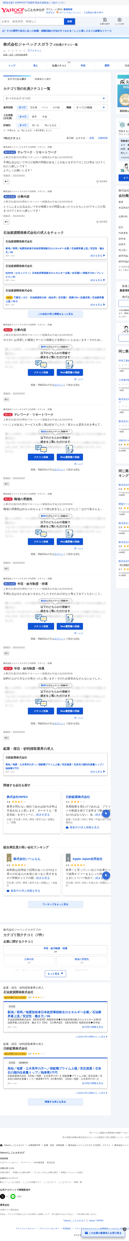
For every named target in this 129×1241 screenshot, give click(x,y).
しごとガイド (50, 1182)
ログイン (50, 12)
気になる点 (50, 125)
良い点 (35, 125)
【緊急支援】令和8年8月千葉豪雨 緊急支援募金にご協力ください (34, 2)
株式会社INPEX (17, 797)
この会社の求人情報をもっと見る (90, 1036)
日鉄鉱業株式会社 (78, 797)
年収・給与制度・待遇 (32, 583)
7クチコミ (36, 50)
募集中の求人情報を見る (84, 827)
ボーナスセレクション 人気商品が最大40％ (81, 12)
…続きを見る (42, 814)
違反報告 (103, 181)
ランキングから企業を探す (46, 1172)
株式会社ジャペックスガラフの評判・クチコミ (89, 1145)
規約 (67, 1228)
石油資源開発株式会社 (18, 992)
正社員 (33, 107)
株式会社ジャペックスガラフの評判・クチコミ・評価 (27, 147)
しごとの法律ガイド (32, 1182)
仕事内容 (23, 196)
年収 (83, 65)
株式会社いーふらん (27, 859)
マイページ (26, 1162)
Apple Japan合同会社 (88, 859)
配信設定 (51, 1162)
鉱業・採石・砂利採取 (54, 1145)
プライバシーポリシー (25, 1228)
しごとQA (119, 24)
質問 (107, 65)
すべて (22, 107)
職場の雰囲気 (23, 499)
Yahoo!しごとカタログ (14, 1145)
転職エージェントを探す (72, 1172)
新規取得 (68, 9)
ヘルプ (80, 379)
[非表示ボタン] (124, 1229)
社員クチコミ (61, 64)
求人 (35, 65)
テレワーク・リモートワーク (37, 152)
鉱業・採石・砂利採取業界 (15, 55)
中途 (44, 116)
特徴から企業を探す (22, 1172)
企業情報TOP (34, 1145)
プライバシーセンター (49, 1228)
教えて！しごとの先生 (10, 1182)
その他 (56, 107)
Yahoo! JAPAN (96, 1220)
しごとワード (65, 1182)
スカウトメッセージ (9, 1162)
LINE (19, 1196)
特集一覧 (78, 1182)
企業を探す (105, 24)
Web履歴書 (39, 1162)
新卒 (34, 116)
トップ (11, 65)
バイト (44, 107)
